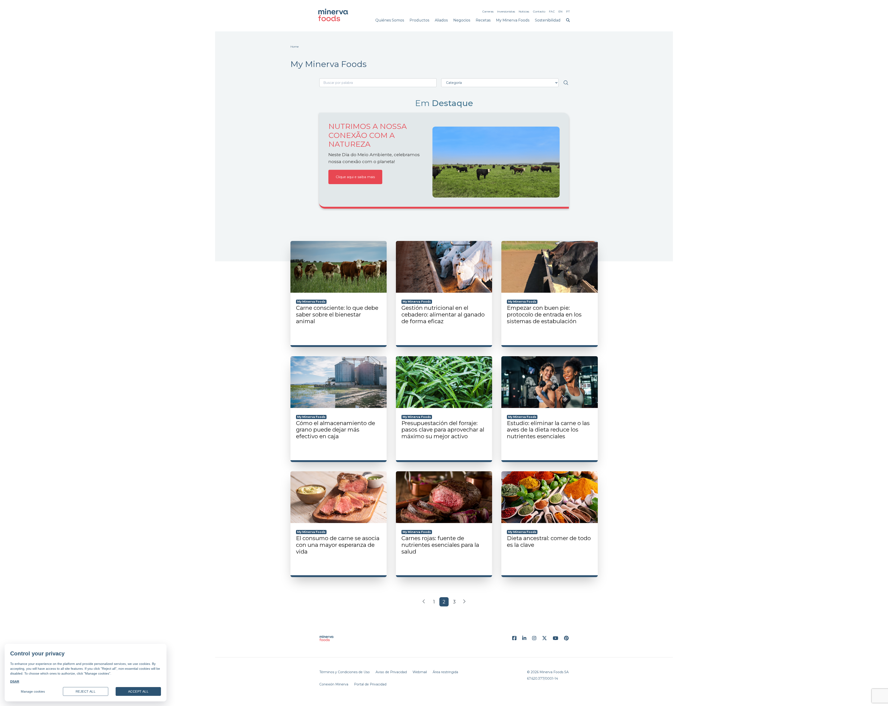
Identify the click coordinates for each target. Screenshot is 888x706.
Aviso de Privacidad (391, 672)
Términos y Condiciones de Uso (344, 672)
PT (568, 11)
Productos (419, 20)
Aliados (441, 20)
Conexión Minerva (333, 684)
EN (560, 11)
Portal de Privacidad (370, 684)
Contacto (539, 11)
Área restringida (445, 672)
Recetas (483, 20)
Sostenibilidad (548, 20)
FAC (552, 11)
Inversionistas (506, 11)
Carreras (487, 11)
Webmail (420, 672)
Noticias (524, 11)
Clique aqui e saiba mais (355, 177)
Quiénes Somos (389, 20)
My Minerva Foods (512, 20)
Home (294, 46)
